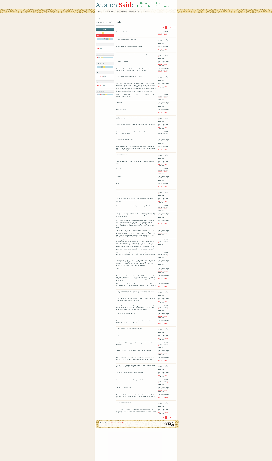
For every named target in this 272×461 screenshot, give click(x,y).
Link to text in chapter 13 (163, 255)
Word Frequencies (108, 11)
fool (97, 57)
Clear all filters (99, 33)
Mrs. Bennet (99, 94)
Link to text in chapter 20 (163, 390)
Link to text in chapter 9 (162, 171)
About (145, 11)
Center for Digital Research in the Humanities (117, 422)
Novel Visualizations (121, 11)
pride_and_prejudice (101, 39)
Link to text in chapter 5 (162, 34)
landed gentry (100, 76)
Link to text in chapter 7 (162, 64)
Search (140, 11)
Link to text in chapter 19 (163, 368)
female (98, 48)
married (98, 66)
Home (99, 11)
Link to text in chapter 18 (163, 360)
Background (132, 11)
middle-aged (99, 85)
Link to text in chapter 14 (163, 316)
